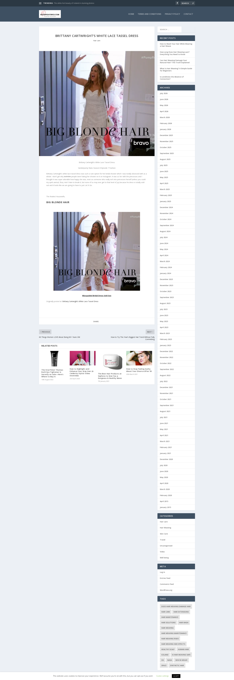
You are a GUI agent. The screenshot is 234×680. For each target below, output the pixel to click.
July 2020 (163, 465)
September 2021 (167, 405)
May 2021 (164, 429)
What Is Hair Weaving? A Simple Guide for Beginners (176, 69)
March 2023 (165, 333)
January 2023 (165, 345)
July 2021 (163, 417)
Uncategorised (166, 546)
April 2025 (164, 183)
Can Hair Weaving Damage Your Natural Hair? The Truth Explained (175, 61)
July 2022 (163, 381)
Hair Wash (183, 622)
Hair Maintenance (169, 617)
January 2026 (165, 129)
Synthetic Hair (177, 665)
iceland (164, 655)
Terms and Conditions (149, 14)
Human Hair (183, 649)
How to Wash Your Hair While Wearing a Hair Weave (176, 45)
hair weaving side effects (173, 644)
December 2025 (166, 135)
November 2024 (166, 213)
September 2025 (167, 153)
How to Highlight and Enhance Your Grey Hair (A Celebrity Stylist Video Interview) (81, 372)
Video (162, 552)
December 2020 (166, 459)
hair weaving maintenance (174, 633)
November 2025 (166, 141)
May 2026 (164, 105)
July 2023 (163, 309)
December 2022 (166, 351)
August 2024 (165, 231)
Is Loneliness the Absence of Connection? (172, 78)
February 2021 (166, 447)
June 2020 (164, 471)
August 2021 (165, 411)
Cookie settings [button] (162, 676)
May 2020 (164, 477)
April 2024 (164, 255)
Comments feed (167, 584)
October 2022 (165, 363)
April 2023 (164, 327)
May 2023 (164, 321)
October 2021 (165, 399)
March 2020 (165, 489)
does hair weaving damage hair (176, 606)
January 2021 (165, 453)
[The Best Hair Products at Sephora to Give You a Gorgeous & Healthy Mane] (111, 360)
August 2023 (165, 303)
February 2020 (166, 495)
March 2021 (165, 441)
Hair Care (165, 612)
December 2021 (166, 387)
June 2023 (164, 315)
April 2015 (164, 501)
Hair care (96, 40)
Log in (162, 572)
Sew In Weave (181, 660)
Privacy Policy (172, 14)
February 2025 (166, 195)
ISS (162, 660)
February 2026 (166, 123)
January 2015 (165, 507)
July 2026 (163, 93)
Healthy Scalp (167, 649)
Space (163, 665)
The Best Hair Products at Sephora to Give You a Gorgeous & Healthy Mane (110, 375)
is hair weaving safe (181, 655)
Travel (162, 540)
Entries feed (165, 578)
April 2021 (164, 435)
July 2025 (163, 165)
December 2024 (166, 207)
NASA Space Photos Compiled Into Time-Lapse (72, 3)
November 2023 (166, 285)
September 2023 (167, 297)
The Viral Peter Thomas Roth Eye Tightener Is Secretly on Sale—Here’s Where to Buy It (52, 373)
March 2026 (165, 117)
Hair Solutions (168, 622)
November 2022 (166, 357)
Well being (164, 557)
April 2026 (164, 111)
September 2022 (167, 369)
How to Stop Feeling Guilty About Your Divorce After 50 (139, 370)
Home (131, 14)
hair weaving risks (170, 638)
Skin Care (164, 534)
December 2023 (166, 279)
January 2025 (165, 201)
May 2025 (164, 177)
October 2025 (165, 147)
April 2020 (164, 483)
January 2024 (165, 273)
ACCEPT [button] (176, 676)
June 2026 (164, 99)
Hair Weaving (165, 527)
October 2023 (165, 291)
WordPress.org (166, 590)
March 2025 (165, 189)
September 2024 (167, 225)
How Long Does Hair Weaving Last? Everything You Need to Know (175, 53)
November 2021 (166, 393)
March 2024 (165, 261)
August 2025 (165, 159)
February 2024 (166, 267)
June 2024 (164, 243)
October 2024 (165, 219)
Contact (188, 14)
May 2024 (164, 249)
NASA (169, 660)
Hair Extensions (181, 612)
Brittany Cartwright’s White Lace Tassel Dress (80, 301)
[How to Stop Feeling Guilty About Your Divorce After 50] (139, 358)
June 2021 (164, 423)
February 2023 (166, 339)
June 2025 (164, 171)
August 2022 (165, 375)
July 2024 (163, 237)
